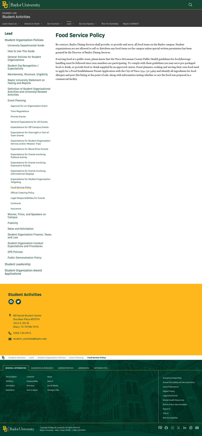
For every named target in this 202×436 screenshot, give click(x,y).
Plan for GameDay (109, 23)
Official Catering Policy (22, 192)
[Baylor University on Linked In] (184, 429)
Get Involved (53, 23)
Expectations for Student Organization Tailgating (30, 180)
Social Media (52, 385)
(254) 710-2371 (22, 332)
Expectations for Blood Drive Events (29, 148)
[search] (191, 4)
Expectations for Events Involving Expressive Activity (28, 164)
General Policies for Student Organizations (24, 58)
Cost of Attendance (171, 386)
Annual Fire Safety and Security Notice (179, 382)
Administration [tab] (65, 367)
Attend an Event (31, 23)
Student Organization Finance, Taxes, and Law (30, 235)
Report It (166, 408)
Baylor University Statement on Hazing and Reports (26, 81)
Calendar (30, 376)
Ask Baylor (10, 385)
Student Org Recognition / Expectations (23, 67)
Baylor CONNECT (131, 23)
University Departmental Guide (26, 45)
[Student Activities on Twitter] (18, 302)
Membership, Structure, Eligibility (28, 74)
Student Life (9, 13)
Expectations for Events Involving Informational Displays (28, 172)
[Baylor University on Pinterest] (190, 429)
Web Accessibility (170, 417)
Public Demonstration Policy (24, 257)
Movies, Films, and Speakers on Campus (27, 215)
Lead (69, 23)
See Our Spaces (86, 23)
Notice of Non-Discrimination (175, 404)
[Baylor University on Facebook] (166, 429)
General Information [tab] (15, 367)
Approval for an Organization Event (29, 105)
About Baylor (11, 376)
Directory (30, 385)
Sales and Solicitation (21, 228)
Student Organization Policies (24, 40)
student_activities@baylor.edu (30, 338)
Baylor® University (57, 427)
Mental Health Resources (173, 400)
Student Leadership (18, 264)
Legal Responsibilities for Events (28, 197)
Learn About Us (9, 23)
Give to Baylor (32, 389)
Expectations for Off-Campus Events (30, 127)
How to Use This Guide (21, 51)
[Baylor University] (20, 4)
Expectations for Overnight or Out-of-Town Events (30, 134)
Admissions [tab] (83, 367)
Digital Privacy (169, 391)
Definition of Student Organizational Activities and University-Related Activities (29, 91)
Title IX (165, 413)
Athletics (9, 381)
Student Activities (16, 16)
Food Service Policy (96, 357)
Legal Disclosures (170, 395)
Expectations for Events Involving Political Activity (28, 155)
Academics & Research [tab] (42, 367)
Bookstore (10, 389)
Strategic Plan (53, 389)
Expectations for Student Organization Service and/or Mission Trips (30, 142)
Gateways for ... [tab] (101, 367)
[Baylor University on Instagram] (172, 429)
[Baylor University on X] (178, 429)
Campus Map (32, 381)
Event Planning (76, 357)
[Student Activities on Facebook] (11, 302)
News (49, 376)
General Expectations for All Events (29, 121)
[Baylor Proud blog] (160, 429)
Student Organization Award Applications (23, 271)
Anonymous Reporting (172, 377)
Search (50, 381)
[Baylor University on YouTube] (196, 429)
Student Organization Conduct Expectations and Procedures (25, 244)
